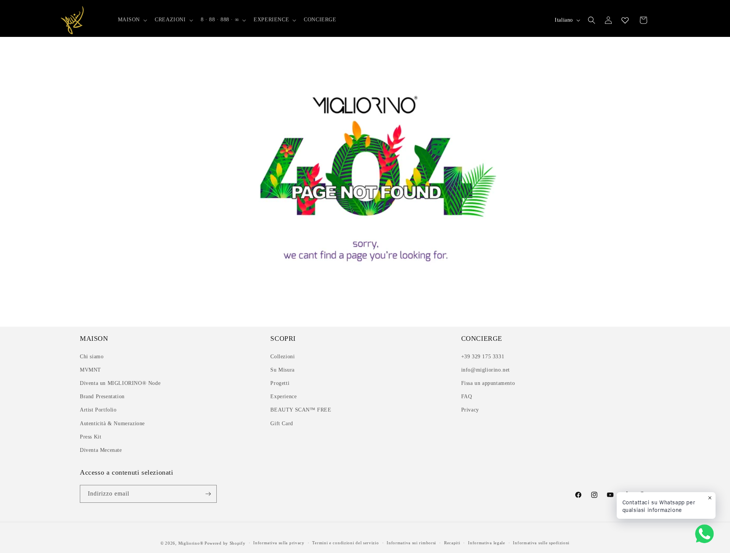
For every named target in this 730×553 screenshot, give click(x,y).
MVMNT (90, 370)
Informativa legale (486, 542)
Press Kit (90, 437)
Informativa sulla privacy (279, 542)
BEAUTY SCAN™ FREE (300, 410)
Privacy (470, 410)
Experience (283, 396)
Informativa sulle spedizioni (541, 542)
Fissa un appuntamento (488, 383)
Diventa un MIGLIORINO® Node (120, 383)
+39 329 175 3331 (483, 356)
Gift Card (281, 423)
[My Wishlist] (625, 20)
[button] (132, 20)
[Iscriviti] (208, 494)
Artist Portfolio (98, 410)
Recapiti (452, 542)
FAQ (466, 396)
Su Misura (282, 370)
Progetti (279, 383)
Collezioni (282, 356)
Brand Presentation (102, 396)
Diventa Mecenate (101, 450)
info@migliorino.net (485, 370)
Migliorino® (190, 543)
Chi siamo (91, 356)
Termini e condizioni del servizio (345, 542)
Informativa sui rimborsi (411, 542)
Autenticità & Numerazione (112, 423)
